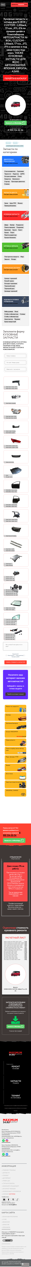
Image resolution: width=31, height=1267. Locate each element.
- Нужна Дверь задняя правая (11, 504)
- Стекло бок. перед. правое (11, 621)
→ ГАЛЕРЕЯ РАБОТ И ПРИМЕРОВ (11, 1191)
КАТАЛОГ (8, 143)
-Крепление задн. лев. (10, 637)
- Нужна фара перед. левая (11, 416)
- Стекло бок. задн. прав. (11, 624)
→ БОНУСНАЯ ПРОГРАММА (10, 1217)
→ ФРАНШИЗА (6, 1227)
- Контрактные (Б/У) (18, 656)
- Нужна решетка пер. (10, 462)
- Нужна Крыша (9, 563)
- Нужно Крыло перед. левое (11, 386)
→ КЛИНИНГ (8, 1194)
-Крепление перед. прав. (10, 635)
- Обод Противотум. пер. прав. (12, 594)
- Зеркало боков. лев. (10, 578)
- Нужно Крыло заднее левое (11, 521)
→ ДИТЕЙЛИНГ (6, 1178)
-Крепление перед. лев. (10, 634)
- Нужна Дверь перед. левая (11, 491)
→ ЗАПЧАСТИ (5, 1173)
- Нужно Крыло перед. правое (11, 388)
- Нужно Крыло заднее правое (11, 519)
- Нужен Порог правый (10, 550)
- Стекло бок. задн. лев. (10, 622)
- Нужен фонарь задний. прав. (11, 445)
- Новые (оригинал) (19, 655)
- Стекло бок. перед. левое (11, 619)
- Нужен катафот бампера (11, 431)
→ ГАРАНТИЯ (5, 1225)
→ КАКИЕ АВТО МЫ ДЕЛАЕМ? (10, 1186)
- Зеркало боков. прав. (10, 580)
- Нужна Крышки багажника (11, 535)
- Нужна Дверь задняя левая (11, 506)
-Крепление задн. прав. (10, 639)
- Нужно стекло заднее (10, 609)
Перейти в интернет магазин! (15, 694)
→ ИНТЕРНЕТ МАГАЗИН (9, 1189)
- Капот (7, 475)
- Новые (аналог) (10, 655)
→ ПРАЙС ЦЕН (6, 1181)
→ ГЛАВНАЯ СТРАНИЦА (9, 1170)
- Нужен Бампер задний (10, 432)
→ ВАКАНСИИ (6, 1222)
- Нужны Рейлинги (9, 565)
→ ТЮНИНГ (5, 1175)
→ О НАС (4, 1219)
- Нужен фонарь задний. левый (12, 447)
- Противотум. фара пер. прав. (12, 591)
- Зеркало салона (9, 576)
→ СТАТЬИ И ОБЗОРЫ (8, 1183)
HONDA (15, 143)
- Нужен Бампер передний (11, 403)
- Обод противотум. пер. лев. (11, 593)
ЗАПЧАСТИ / (15, 4)
